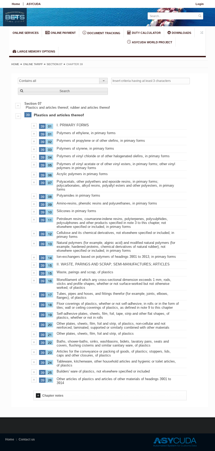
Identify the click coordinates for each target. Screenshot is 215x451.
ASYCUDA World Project (151, 42)
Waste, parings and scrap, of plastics (85, 272)
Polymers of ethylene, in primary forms (86, 133)
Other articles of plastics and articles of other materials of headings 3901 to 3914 (114, 381)
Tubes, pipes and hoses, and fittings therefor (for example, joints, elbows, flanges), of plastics (112, 296)
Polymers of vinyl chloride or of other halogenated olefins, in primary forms (113, 156)
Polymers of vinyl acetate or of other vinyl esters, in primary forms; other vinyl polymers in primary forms (116, 166)
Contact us (27, 439)
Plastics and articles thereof (59, 115)
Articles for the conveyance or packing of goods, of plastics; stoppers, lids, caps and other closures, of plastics (114, 353)
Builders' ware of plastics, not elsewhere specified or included (103, 371)
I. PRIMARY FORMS (73, 125)
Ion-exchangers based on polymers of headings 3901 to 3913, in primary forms (116, 257)
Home (16, 4)
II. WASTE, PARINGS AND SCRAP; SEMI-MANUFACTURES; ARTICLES (113, 264)
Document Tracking (103, 33)
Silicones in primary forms (76, 211)
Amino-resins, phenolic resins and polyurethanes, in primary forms (107, 203)
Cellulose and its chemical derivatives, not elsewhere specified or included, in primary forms (115, 235)
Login (200, 4)
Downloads (181, 32)
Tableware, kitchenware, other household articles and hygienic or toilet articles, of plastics (116, 363)
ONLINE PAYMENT (63, 32)
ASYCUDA (33, 4)
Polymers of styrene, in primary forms (85, 148)
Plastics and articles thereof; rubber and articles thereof (68, 107)
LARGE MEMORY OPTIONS (36, 51)
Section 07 (54, 64)
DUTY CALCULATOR (146, 32)
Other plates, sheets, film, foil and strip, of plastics (95, 333)
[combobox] (63, 81)
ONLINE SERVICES (26, 32)
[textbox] (172, 16)
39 (28, 114)
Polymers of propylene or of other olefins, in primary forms (101, 141)
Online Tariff (33, 64)
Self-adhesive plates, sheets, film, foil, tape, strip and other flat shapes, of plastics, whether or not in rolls (113, 315)
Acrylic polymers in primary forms (82, 174)
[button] (63, 91)
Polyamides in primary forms (78, 195)
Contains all (27, 81)
